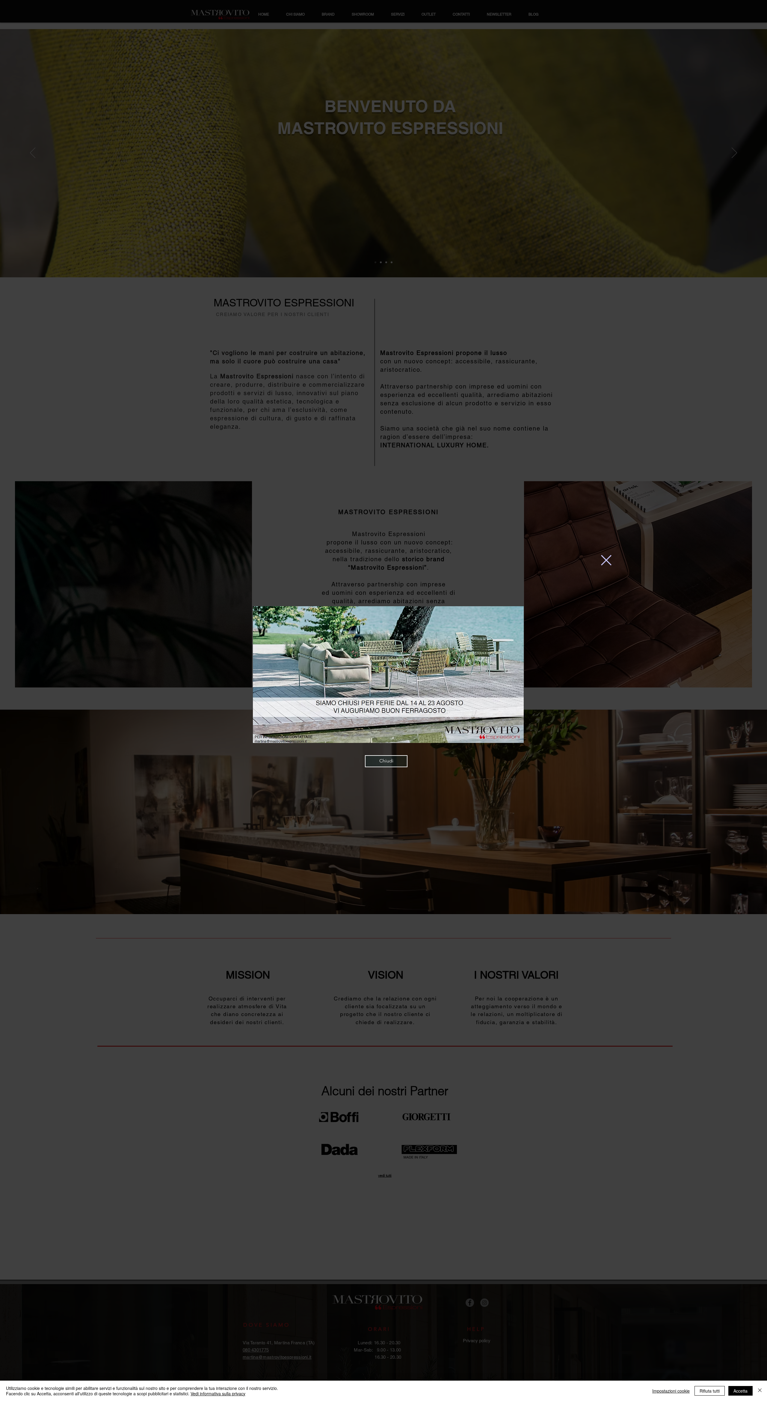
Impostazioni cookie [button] (671, 1391)
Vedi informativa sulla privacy (218, 1394)
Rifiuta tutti (710, 1391)
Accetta (740, 1391)
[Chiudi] (759, 1390)
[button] (606, 560)
